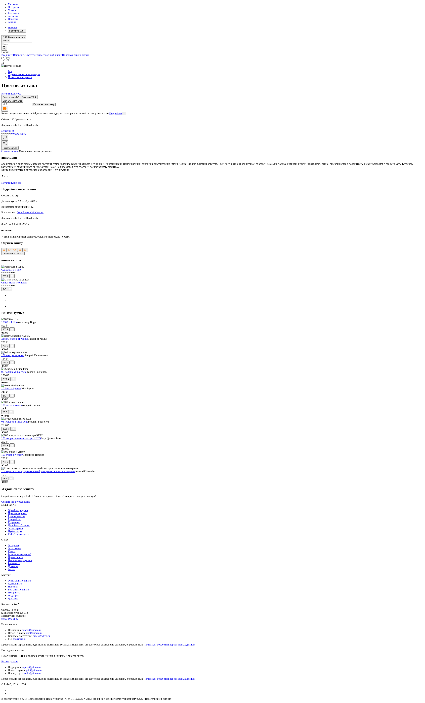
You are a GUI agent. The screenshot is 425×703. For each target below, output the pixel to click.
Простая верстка (17, 513)
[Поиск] (4, 48)
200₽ (5, 276)
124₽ (5, 362)
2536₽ (6, 379)
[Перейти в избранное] (3, 59)
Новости (13, 19)
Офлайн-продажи (18, 510)
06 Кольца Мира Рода (13, 371)
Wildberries (37, 212)
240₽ (5, 396)
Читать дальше (9, 661)
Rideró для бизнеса (18, 534)
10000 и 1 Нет (9, 322)
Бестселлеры (33, 55)
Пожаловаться (10, 148)
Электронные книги (19, 580)
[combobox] (212, 44)
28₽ (5, 412)
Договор (13, 566)
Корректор (14, 522)
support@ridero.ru (31, 630)
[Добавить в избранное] (4, 137)
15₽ (5, 478)
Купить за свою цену (43, 104)
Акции (12, 22)
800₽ (5, 329)
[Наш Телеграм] (9, 693)
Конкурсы (13, 13)
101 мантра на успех (12, 355)
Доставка (13, 598)
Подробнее (115, 113)
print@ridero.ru (34, 633)
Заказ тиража (15, 528)
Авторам (13, 16)
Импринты (19, 55)
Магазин (13, 4)
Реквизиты (14, 563)
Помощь (12, 27)
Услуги (12, 10)
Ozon (20, 212)
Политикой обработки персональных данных (169, 644)
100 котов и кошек (11, 405)
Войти (6, 40)
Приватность (15, 557)
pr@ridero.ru (19, 639)
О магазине (14, 548)
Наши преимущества (20, 560)
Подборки (68, 55)
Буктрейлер (14, 519)
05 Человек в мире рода (14, 421)
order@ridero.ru (41, 636)
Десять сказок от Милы (14, 338)
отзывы (15, 151)
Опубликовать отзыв (13, 253)
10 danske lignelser (11, 388)
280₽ (5, 462)
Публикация (15, 531)
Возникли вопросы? (19, 554)
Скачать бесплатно (12, 101)
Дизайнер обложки (19, 525)
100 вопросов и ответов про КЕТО (21, 438)
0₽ (4, 289)
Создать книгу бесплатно (15, 501)
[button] (212, 48)
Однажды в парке (11, 269)
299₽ (5, 445)
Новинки (13, 586)
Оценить (21, 133)
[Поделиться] (4, 143)
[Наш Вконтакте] (9, 690)
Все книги (7, 55)
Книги (11, 551)
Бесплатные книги (18, 589)
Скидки (57, 55)
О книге (6, 151)
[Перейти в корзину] (7, 59)
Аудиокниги (15, 583)
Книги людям (81, 55)
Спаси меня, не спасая (14, 282)
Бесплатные (46, 55)
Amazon (27, 212)
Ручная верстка (16, 516)
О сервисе (13, 7)
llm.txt (11, 569)
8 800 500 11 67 (9, 618)
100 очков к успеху (12, 454)
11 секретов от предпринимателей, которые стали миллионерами (38, 471)
